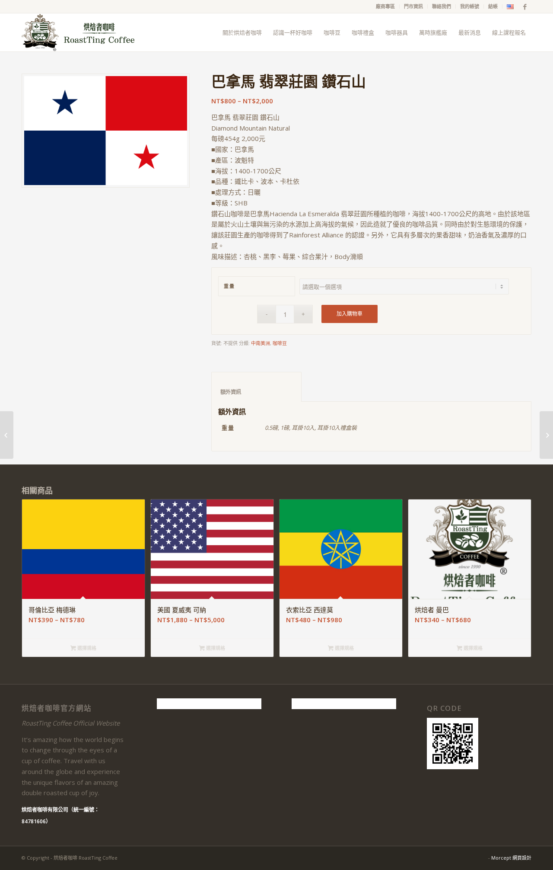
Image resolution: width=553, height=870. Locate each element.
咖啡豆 (280, 343)
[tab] (256, 387)
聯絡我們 (441, 6)
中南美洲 (260, 343)
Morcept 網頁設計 (511, 857)
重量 (229, 286)
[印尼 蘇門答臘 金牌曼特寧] (6, 435)
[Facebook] (524, 6)
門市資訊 (413, 6)
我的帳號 (469, 6)
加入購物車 (349, 313)
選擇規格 (86, 648)
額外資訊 (256, 392)
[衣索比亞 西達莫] (546, 435)
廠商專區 (385, 6)
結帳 (493, 6)
